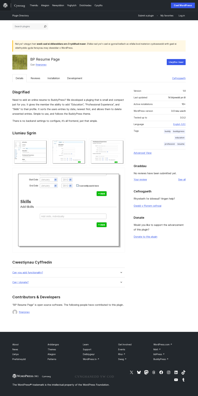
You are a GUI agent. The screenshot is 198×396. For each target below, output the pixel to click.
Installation (53, 78)
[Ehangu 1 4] (44, 142)
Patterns (52, 359)
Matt (157, 349)
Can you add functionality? (27, 272)
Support (87, 349)
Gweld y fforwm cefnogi (147, 205)
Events (121, 349)
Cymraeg (46, 376)
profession (170, 144)
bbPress (159, 354)
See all (182, 179)
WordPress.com (162, 344)
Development (74, 78)
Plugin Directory (20, 15)
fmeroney (41, 64)
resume (180, 144)
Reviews (35, 78)
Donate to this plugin (145, 236)
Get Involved (124, 344)
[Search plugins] (45, 26)
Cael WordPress (183, 5)
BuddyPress (160, 359)
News (15, 349)
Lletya (15, 354)
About (15, 344)
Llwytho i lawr (176, 62)
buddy (168, 131)
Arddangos (53, 344)
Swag (122, 359)
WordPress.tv (91, 359)
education (179, 137)
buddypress (178, 131)
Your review (140, 179)
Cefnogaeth (179, 78)
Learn (86, 344)
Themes (52, 349)
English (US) (179, 124)
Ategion (52, 354)
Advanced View (143, 152)
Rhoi (121, 354)
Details (19, 78)
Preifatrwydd (19, 359)
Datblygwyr (89, 354)
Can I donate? (20, 282)
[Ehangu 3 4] (120, 142)
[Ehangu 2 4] (82, 142)
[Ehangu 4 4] (120, 172)
